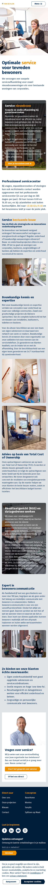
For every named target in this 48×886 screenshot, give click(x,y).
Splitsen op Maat (32, 812)
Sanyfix (28, 807)
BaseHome (30, 797)
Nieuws (5, 807)
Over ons (6, 797)
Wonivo (28, 802)
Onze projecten (9, 802)
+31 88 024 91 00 (34, 206)
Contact (5, 812)
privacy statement (18, 876)
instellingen (35, 873)
